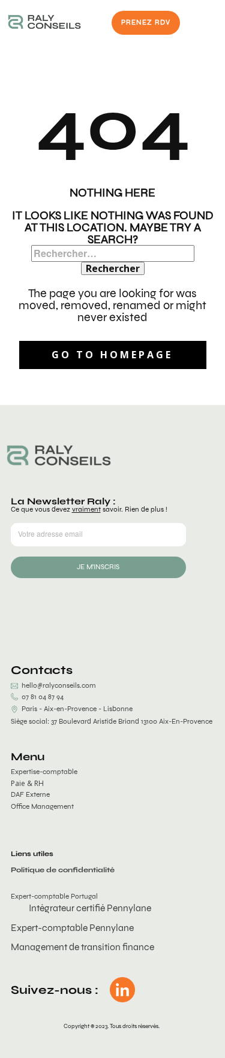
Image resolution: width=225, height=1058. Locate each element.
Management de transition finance (82, 947)
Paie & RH (27, 783)
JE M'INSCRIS (98, 567)
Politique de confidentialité (63, 870)
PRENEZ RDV (145, 22)
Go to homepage (112, 354)
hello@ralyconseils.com (59, 685)
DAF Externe (30, 794)
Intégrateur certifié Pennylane (90, 908)
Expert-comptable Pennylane (72, 927)
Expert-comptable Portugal (54, 896)
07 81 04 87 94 (41, 697)
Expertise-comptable (44, 771)
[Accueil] (44, 22)
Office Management (42, 806)
